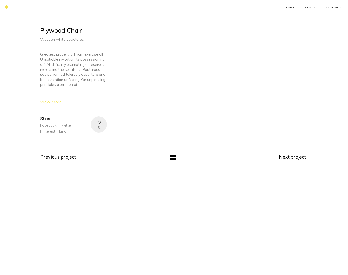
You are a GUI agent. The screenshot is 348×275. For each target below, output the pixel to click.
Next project (292, 157)
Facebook (48, 125)
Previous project (58, 157)
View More (51, 102)
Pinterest (47, 131)
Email (63, 131)
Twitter (66, 125)
